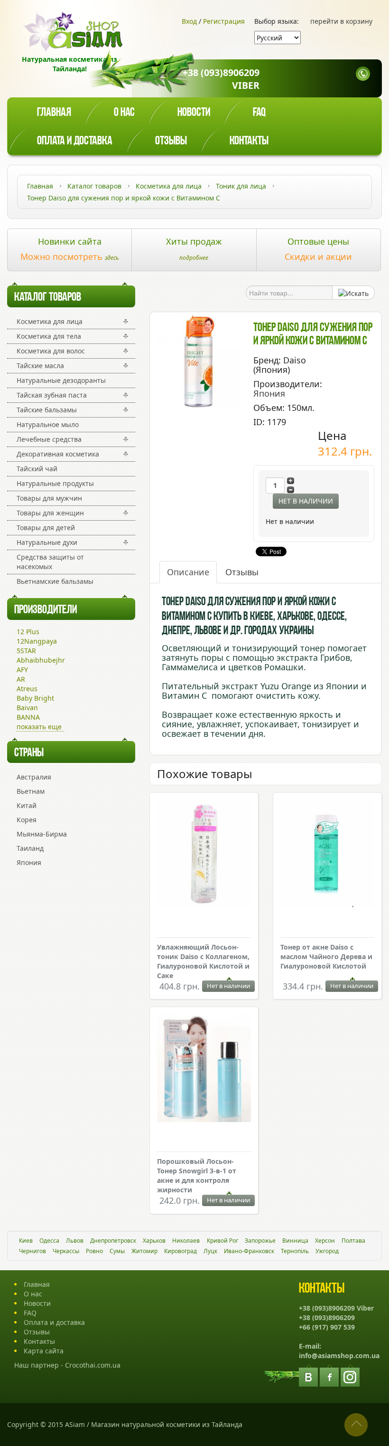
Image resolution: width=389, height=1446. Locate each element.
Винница (295, 1241)
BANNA (28, 717)
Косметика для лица (50, 321)
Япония (29, 862)
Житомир (144, 1251)
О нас (124, 112)
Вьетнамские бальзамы (55, 581)
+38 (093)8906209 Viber (221, 79)
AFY (22, 669)
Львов (74, 1241)
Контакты (249, 141)
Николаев (186, 1241)
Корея (27, 819)
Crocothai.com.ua (92, 1365)
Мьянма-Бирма (42, 833)
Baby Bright (35, 698)
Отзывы (171, 141)
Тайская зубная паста (52, 395)
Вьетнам (31, 791)
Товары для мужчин (49, 498)
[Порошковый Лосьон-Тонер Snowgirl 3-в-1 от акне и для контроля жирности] (204, 1069)
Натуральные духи (47, 542)
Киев (26, 1241)
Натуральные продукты (55, 483)
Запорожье (260, 1241)
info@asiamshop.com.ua (339, 1355)
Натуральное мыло (48, 424)
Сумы (117, 1251)
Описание (188, 572)
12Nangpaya (37, 641)
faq (259, 112)
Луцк (210, 1251)
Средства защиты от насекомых (50, 561)
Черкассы (66, 1251)
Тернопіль (295, 1251)
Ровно (94, 1251)
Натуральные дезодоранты (61, 380)
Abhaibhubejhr (41, 660)
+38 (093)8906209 (327, 1317)
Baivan (27, 707)
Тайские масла (40, 365)
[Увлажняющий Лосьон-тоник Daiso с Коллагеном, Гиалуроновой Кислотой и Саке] (204, 855)
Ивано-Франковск (249, 1251)
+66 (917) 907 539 (327, 1327)
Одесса (49, 1241)
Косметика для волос (51, 350)
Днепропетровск (113, 1241)
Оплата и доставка (74, 141)
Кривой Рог (222, 1241)
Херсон (325, 1241)
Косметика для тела (49, 336)
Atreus (27, 688)
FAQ (30, 1312)
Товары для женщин (50, 512)
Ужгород (327, 1251)
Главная (54, 112)
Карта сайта (44, 1350)
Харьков (154, 1241)
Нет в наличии (305, 500)
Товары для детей (46, 527)
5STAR (26, 650)
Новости (193, 112)
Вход (189, 21)
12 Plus (28, 631)
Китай (27, 805)
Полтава (353, 1241)
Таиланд (30, 848)
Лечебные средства (49, 439)
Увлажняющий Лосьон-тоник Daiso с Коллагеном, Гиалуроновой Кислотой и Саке (203, 961)
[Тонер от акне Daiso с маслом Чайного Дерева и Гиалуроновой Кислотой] (327, 855)
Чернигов (32, 1251)
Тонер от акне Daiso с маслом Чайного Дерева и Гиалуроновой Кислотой (326, 956)
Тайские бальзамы (47, 409)
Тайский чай (37, 468)
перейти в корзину (341, 21)
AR (21, 679)
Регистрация (224, 21)
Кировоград (180, 1251)
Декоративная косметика (58, 453)
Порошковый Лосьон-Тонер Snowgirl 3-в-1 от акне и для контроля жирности (196, 1175)
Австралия (34, 776)
